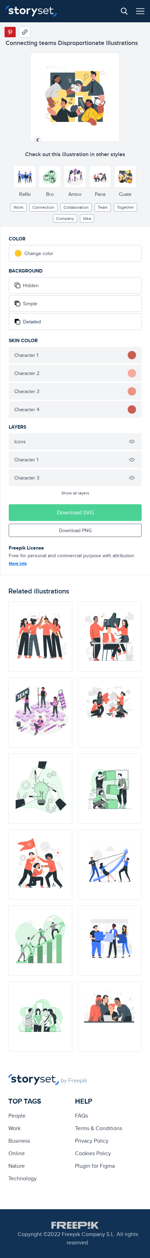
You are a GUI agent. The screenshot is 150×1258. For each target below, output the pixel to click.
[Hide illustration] (132, 441)
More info (18, 563)
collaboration (76, 207)
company (65, 218)
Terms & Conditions (98, 1128)
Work (18, 207)
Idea (87, 218)
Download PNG (75, 530)
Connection (43, 207)
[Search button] (124, 11)
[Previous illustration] (37, 140)
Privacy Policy (91, 1141)
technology (22, 1178)
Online (16, 1153)
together (125, 207)
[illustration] (40, 636)
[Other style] (25, 177)
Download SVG (75, 512)
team (103, 207)
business (19, 1141)
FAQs (81, 1116)
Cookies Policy (93, 1153)
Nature (16, 1166)
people (16, 1116)
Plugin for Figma (95, 1166)
